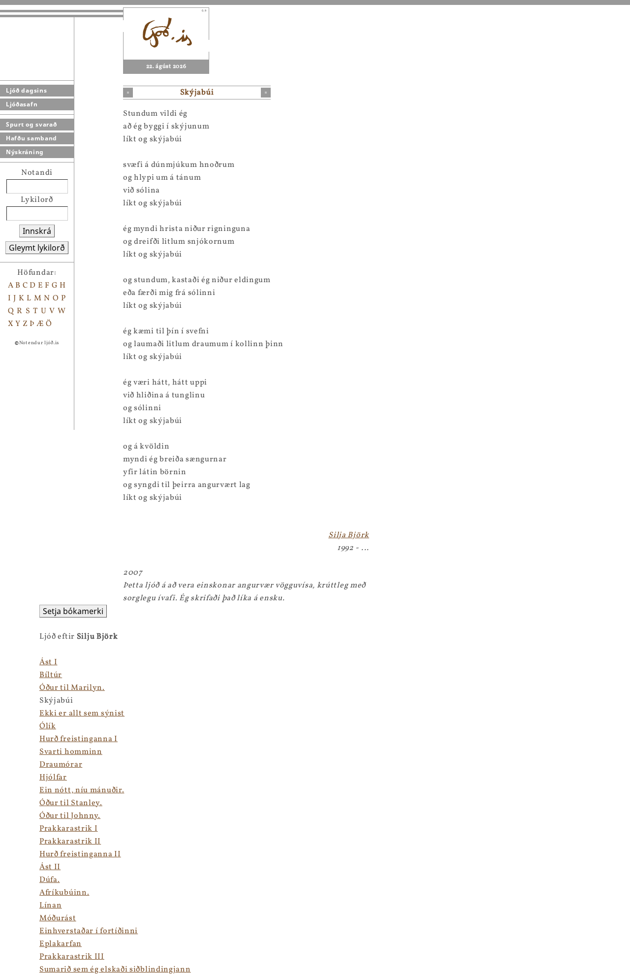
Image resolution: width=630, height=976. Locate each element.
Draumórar (60, 764)
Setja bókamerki (73, 611)
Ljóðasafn (21, 104)
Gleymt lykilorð (37, 247)
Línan (50, 905)
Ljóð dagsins (26, 90)
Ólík (47, 726)
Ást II (50, 867)
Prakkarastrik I (68, 828)
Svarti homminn (70, 752)
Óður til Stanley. (70, 803)
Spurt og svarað (31, 124)
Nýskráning (25, 152)
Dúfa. (49, 880)
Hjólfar (53, 777)
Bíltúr (50, 675)
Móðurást (57, 918)
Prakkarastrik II (70, 841)
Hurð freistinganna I (78, 739)
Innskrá (37, 231)
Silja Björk (348, 535)
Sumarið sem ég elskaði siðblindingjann (115, 969)
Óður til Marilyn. (72, 688)
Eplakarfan (60, 944)
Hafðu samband (31, 138)
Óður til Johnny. (69, 816)
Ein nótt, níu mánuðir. (81, 790)
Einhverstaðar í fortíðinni (88, 931)
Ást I (48, 662)
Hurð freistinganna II (80, 854)
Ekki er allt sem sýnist (82, 713)
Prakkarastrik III (71, 956)
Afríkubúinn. (64, 892)
